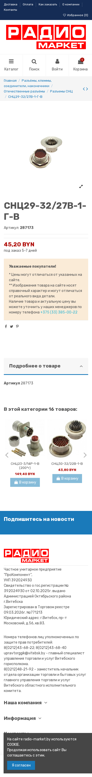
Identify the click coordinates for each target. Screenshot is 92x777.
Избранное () (77, 15)
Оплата (28, 4)
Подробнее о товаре (35, 366)
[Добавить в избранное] (41, 427)
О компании (71, 4)
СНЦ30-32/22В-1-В (67, 464)
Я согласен (21, 765)
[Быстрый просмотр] (41, 436)
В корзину (27, 482)
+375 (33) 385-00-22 (58, 312)
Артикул (12, 383)
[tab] (46, 366)
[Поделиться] (6, 326)
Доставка (11, 4)
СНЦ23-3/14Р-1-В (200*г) (25, 466)
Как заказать (48, 4)
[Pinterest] (17, 326)
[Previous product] (84, 89)
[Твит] (11, 326)
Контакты (10, 10)
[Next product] (87, 89)
